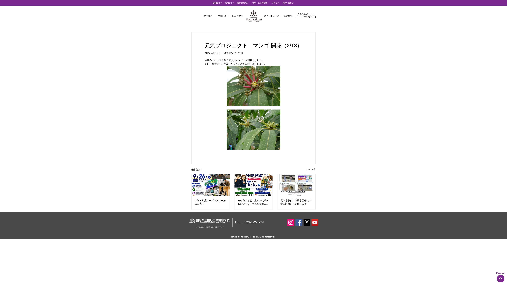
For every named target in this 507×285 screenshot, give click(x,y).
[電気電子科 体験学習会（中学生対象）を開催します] (296, 185)
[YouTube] (314, 222)
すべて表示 (311, 169)
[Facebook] (298, 222)
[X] (306, 222)
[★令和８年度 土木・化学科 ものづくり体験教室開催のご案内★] (253, 185)
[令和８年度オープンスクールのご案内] (211, 185)
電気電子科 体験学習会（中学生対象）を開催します (295, 202)
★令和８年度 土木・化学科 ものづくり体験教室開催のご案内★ (253, 202)
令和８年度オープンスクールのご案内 (210, 202)
